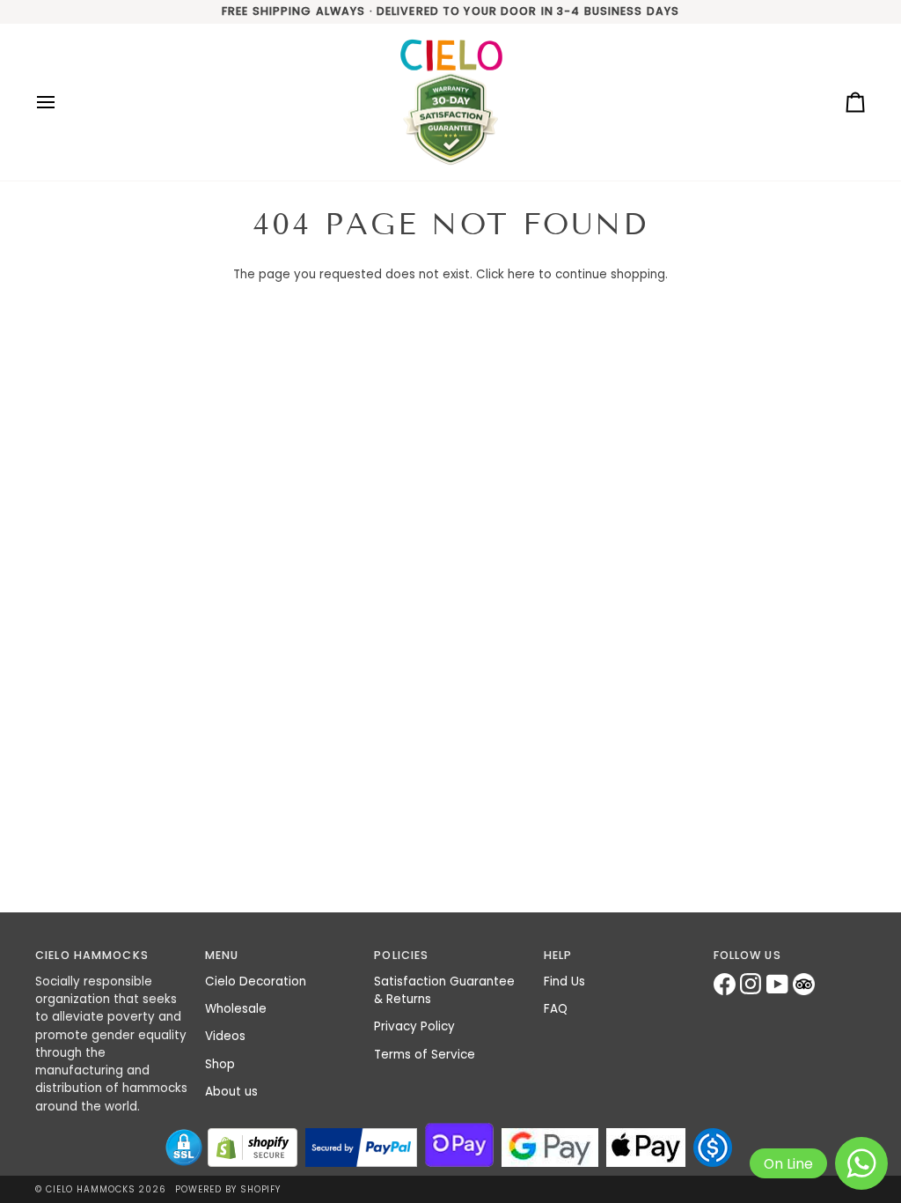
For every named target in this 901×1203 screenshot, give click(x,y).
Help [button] (558, 955)
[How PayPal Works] (361, 1147)
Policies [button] (401, 955)
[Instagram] (753, 984)
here (521, 274)
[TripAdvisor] (806, 984)
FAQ (556, 1008)
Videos (225, 1036)
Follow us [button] (747, 955)
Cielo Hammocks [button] (92, 955)
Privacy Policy (414, 1026)
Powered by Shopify (228, 1189)
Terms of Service (424, 1054)
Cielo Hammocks (91, 1189)
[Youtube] (779, 984)
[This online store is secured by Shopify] (252, 1147)
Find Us (564, 981)
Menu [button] (222, 955)
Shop (220, 1064)
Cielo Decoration (255, 981)
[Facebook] (727, 984)
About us (231, 1091)
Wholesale (236, 1008)
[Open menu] (61, 102)
